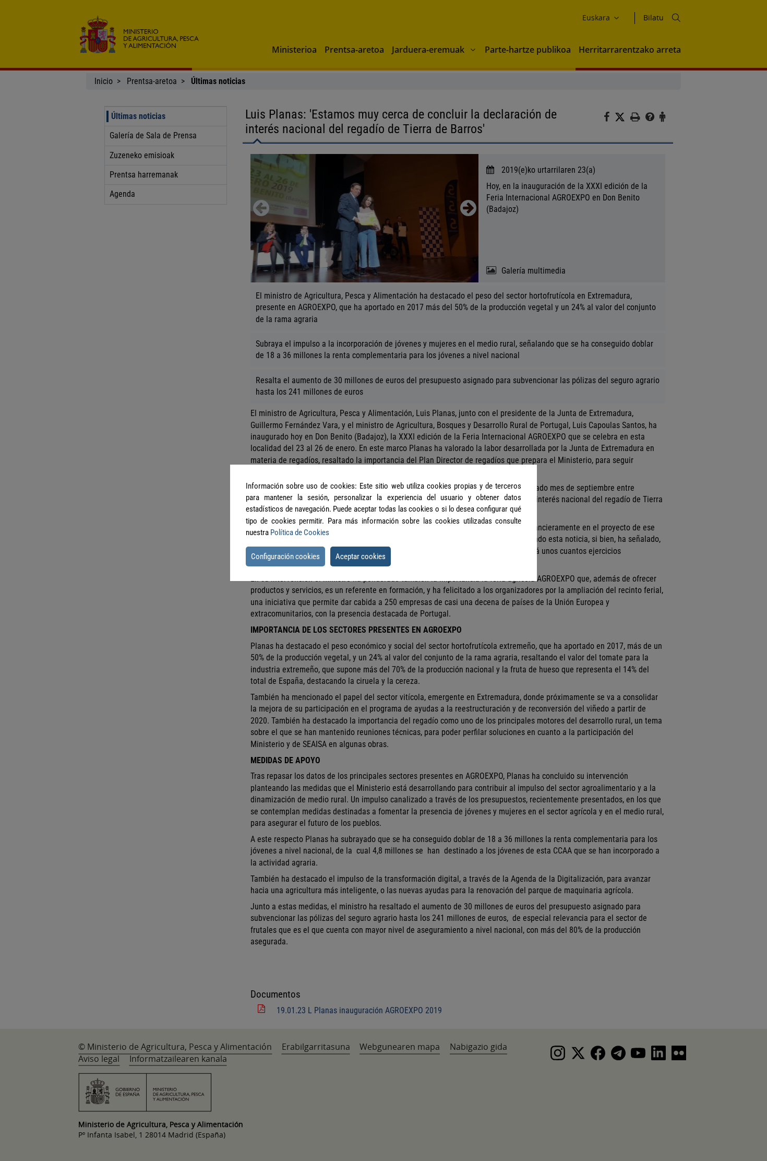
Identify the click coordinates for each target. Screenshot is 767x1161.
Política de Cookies (299, 532)
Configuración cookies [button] (285, 556)
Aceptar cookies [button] (360, 556)
